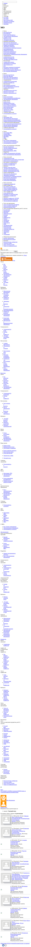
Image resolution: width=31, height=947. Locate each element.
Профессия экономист (8, 45)
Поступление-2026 (8, 20)
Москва (14, 821)
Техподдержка (11, 943)
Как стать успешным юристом (10, 44)
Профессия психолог (8, 50)
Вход (2, 789)
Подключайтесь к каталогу (10, 113)
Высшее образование (8, 146)
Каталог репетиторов (8, 238)
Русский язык (6, 209)
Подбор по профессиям (9, 164)
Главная (5, 3)
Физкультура (6, 222)
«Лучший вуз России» (8, 40)
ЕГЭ (4, 66)
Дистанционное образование (10, 36)
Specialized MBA (7, 135)
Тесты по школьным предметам (11, 204)
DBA (4, 137)
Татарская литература (8, 229)
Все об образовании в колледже (11, 86)
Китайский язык (25, 818)
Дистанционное (4, 532)
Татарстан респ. (14, 844)
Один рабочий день (8, 193)
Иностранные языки (8, 107)
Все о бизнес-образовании (9, 140)
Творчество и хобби (8, 109)
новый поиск (4, 807)
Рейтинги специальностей (9, 93)
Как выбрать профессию (9, 186)
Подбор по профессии (8, 58)
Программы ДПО (7, 117)
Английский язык (7, 225)
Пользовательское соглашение (22, 943)
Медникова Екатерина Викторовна (18, 887)
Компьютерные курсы (8, 103)
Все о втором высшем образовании (12, 69)
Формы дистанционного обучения (11, 153)
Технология (6, 230)
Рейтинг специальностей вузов (11, 170)
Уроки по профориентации (10, 245)
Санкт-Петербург (16, 901)
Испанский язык (25, 875)
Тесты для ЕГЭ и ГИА (8, 244)
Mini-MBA (6, 136)
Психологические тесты (9, 207)
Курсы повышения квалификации (11, 98)
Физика (5, 218)
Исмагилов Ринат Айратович (20, 898)
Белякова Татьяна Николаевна (18, 909)
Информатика (6, 217)
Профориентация (7, 22)
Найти (15, 251)
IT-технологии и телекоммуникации (12, 47)
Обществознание (7, 213)
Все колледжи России (8, 75)
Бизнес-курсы (6, 102)
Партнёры (5, 24)
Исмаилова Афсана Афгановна (20, 829)
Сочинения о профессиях (9, 195)
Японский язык (18, 878)
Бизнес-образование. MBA (10, 150)
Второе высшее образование (10, 126)
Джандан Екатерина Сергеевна (18, 851)
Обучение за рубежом (8, 21)
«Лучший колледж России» (10, 90)
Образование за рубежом (9, 63)
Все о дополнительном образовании (12, 123)
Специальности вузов (8, 57)
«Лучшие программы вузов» (10, 59)
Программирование (8, 49)
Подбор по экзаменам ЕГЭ (10, 163)
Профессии (3, 639)
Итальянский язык (16, 876)
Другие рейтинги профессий (10, 200)
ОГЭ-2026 (5, 18)
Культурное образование (9, 53)
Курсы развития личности (9, 105)
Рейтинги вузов (7, 38)
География (6, 221)
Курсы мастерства (7, 108)
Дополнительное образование (10, 141)
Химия (5, 216)
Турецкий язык (15, 819)
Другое (13, 865)
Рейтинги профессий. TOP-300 (11, 198)
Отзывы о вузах (7, 37)
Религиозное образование (9, 51)
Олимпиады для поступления (10, 68)
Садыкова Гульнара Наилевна (18, 841)
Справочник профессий (9, 184)
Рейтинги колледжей (8, 91)
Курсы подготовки (8, 96)
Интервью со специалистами (10, 194)
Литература (6, 220)
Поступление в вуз (8, 64)
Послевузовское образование (10, 125)
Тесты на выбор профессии (10, 188)
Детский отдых (7, 111)
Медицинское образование (10, 177)
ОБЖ (4, 233)
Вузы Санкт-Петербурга (9, 35)
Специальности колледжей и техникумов (13, 159)
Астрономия (6, 234)
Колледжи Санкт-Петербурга (10, 77)
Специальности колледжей (10, 81)
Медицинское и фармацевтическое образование (15, 54)
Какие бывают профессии (9, 190)
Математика (6, 211)
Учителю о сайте (7, 243)
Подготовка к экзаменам (9, 104)
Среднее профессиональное (10, 148)
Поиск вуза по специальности (10, 161)
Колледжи (3, 373)
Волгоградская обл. (16, 833)
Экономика (6, 231)
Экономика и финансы (9, 46)
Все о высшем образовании (10, 71)
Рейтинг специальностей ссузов (11, 171)
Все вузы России (7, 32)
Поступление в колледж (9, 85)
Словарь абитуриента (8, 62)
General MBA (6, 134)
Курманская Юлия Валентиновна (19, 933)
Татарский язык (7, 228)
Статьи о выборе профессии (10, 189)
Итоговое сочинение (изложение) (11, 67)
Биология (5, 212)
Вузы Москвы (6, 33)
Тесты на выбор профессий (10, 206)
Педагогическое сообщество (10, 242)
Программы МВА (7, 132)
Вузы (13, 260)
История (5, 215)
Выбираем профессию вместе (10, 199)
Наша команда (4, 943)
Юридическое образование (10, 42)
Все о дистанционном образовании (12, 154)
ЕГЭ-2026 (5, 17)
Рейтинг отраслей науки (9, 167)
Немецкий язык (7, 226)
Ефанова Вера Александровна (20, 816)
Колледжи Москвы (8, 76)
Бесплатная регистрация (9, 239)
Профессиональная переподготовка (12, 121)
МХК (4, 224)
